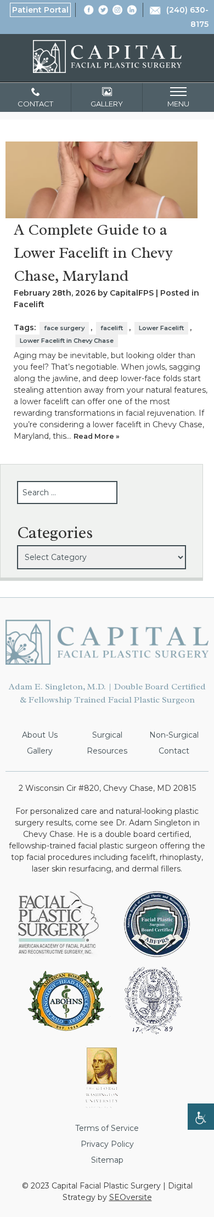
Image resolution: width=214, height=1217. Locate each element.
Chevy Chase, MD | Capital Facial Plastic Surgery (107, 56)
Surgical (107, 735)
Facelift (29, 304)
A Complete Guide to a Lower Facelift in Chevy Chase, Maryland (93, 252)
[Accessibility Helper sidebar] (201, 1116)
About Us (40, 735)
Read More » (97, 436)
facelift (111, 328)
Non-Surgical (174, 735)
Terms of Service (107, 1128)
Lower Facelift (161, 328)
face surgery (64, 328)
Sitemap (107, 1160)
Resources (107, 751)
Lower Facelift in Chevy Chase (67, 340)
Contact (174, 751)
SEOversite (130, 1197)
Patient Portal (40, 10)
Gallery (40, 751)
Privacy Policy (107, 1144)
